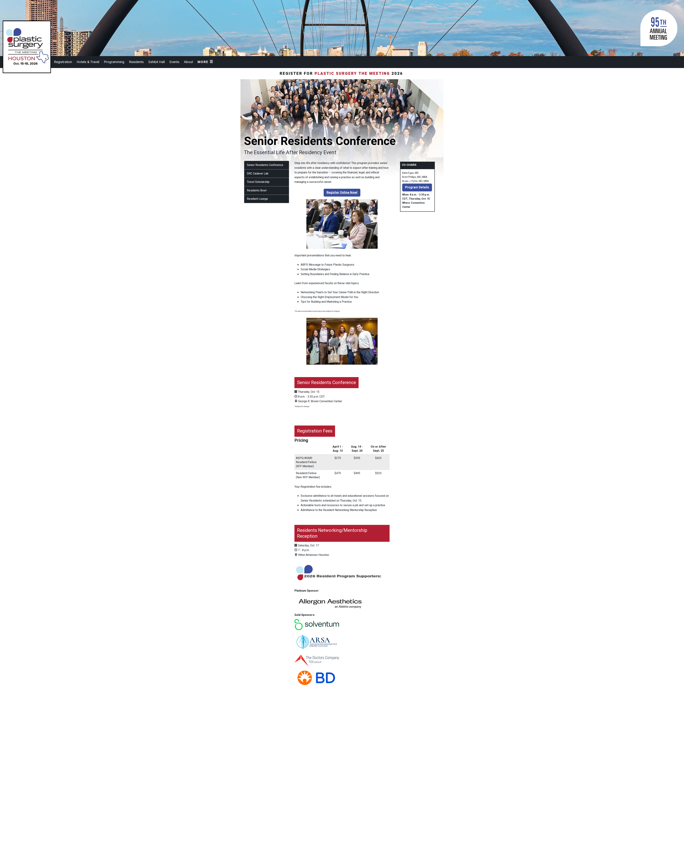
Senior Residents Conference (265, 165)
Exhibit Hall (156, 61)
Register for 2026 (342, 73)
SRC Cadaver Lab (257, 173)
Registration (63, 61)
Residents (136, 61)
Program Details (417, 187)
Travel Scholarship (258, 182)
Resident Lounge (257, 199)
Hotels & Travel (88, 61)
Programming (114, 61)
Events (174, 61)
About (188, 61)
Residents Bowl (256, 190)
